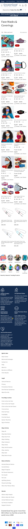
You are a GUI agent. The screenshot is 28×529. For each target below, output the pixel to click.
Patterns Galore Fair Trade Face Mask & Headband (19, 171)
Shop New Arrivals (6, 455)
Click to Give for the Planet (9, 406)
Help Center (5, 356)
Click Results (5, 372)
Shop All (4, 431)
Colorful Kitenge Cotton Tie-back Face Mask (7, 49)
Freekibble (5, 414)
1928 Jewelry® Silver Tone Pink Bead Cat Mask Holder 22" (6, 221)
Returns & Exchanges (7, 359)
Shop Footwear (6, 442)
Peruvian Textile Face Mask (19, 73)
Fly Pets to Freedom (7, 502)
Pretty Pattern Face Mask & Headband (19, 145)
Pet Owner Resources (7, 472)
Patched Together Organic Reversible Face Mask (19, 96)
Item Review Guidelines (8, 389)
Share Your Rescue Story (8, 485)
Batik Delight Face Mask (6, 196)
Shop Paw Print (6, 436)
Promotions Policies (7, 387)
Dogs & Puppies (6, 469)
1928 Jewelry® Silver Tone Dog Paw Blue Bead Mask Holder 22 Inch (7, 242)
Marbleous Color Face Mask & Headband (7, 171)
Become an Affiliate (7, 370)
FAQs (3, 364)
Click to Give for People (8, 403)
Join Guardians (10, 1)
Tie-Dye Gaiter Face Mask (6, 73)
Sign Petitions (21, 1)
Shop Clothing (5, 439)
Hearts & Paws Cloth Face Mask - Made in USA (19, 197)
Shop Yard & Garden (7, 447)
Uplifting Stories (6, 480)
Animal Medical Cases (7, 500)
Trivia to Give (5, 409)
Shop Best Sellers (6, 434)
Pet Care (4, 477)
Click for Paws (5, 412)
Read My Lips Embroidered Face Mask (6, 145)
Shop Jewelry (5, 450)
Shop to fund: (11, 10)
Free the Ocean (6, 417)
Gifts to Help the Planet (8, 497)
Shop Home (5, 444)
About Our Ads (5, 392)
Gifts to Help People (7, 494)
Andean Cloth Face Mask (19, 49)
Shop (2, 1)
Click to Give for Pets (7, 401)
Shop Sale (4, 452)
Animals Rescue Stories (8, 464)
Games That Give (6, 420)
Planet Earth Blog (6, 483)
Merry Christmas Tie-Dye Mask (20, 120)
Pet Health (4, 475)
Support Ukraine (6, 505)
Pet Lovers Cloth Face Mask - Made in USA (7, 120)
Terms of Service (6, 381)
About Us (4, 367)
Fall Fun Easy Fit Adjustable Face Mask (7, 96)
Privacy (4, 384)
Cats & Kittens (5, 467)
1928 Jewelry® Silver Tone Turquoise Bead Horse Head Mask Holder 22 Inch (20, 242)
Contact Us (5, 362)
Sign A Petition (6, 422)
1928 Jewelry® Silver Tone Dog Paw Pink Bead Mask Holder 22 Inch (20, 221)
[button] (20, 5)
